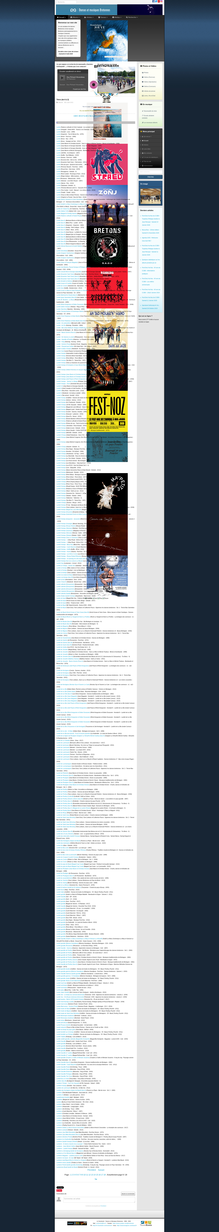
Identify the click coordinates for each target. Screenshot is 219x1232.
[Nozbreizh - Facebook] (153, 1)
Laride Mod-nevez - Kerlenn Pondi (67, 1006)
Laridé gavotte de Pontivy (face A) (67, 962)
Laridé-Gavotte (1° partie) (64, 1053)
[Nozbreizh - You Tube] (159, 1)
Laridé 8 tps (60, 563)
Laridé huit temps (62, 985)
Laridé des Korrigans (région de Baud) (68, 841)
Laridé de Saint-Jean (63, 815)
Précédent (91, 1170)
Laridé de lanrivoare (62, 745)
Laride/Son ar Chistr (62, 1078)
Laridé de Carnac (62, 633)
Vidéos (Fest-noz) (149, 77)
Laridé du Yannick (62, 880)
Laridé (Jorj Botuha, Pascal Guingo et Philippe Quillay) (73, 267)
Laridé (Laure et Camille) (64, 283)
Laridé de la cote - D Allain (64, 731)
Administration (148, 166)
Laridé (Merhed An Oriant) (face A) (67, 295)
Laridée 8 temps (61, 1085)
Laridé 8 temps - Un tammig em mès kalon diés (71, 558)
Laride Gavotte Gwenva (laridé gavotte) (68, 973)
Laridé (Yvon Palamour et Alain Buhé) (68, 316)
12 (90, 1175)
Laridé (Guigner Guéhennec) (65, 253)
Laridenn (59, 1104)
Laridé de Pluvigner (62, 778)
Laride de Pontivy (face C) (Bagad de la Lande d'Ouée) (73, 808)
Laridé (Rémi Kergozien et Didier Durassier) (70, 304)
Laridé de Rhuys (61, 813)
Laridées (59, 1092)
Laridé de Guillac (61, 647)
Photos (146, 72)
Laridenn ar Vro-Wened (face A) (66, 1153)
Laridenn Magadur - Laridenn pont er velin (69, 1155)
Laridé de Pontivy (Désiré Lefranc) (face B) (69, 799)
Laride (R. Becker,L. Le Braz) (65, 300)
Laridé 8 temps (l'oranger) (64, 523)
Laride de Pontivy (62, 789)
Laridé (58, 129)
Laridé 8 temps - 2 (62, 542)
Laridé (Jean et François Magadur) (67, 262)
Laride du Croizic (61, 859)
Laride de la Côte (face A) (64, 694)
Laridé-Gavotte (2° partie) (64, 1055)
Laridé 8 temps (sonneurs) (64, 530)
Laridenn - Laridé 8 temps (64, 1148)
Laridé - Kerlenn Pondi (63, 344)
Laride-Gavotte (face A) (63, 1062)
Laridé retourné (61, 1027)
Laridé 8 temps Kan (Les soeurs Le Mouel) (69, 561)
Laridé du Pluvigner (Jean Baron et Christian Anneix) (72, 868)
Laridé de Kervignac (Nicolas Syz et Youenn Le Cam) (73, 684)
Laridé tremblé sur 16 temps (65, 1032)
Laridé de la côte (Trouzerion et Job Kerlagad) (70, 726)
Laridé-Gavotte (61, 1041)
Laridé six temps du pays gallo (66, 1029)
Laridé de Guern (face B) (64, 645)
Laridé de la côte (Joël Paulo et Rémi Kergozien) (71, 703)
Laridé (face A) (61, 220)
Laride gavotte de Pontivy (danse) (67, 960)
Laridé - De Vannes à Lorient (65, 337)
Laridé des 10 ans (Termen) (65, 834)
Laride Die (59, 845)
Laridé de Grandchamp (63, 638)
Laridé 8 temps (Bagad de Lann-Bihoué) (69, 509)
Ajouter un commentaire (128, 1193)
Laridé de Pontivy (62, 792)
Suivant (101, 1170)
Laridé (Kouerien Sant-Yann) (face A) (68, 276)
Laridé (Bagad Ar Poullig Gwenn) (66, 213)
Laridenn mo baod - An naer (65, 1158)
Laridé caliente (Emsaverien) (65, 584)
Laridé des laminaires (63, 843)
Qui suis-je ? (147, 136)
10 (85, 1175)
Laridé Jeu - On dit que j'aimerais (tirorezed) (70, 997)
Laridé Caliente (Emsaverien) (65, 591)
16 (100, 1175)
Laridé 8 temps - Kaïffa (63, 549)
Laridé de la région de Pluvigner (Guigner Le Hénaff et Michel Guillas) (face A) (80, 736)
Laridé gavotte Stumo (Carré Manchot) (68, 980)
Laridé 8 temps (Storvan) (64, 533)
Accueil (146, 140)
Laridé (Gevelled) (62, 251)
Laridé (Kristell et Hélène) (64, 281)
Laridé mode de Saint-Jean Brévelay (68, 1013)
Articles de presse (149, 91)
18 (105, 1175)
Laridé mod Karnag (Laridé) (65, 1001)
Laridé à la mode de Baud (64, 575)
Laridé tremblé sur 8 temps (64, 1034)
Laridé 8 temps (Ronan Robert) (66, 526)
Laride (58, 127)
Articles (146, 145)
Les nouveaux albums (150, 122)
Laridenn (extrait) (61, 1130)
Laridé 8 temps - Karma (63, 551)
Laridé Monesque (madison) (65, 1015)
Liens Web (147, 149)
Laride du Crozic (61, 862)
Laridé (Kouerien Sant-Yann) (65, 274)
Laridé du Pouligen (62, 873)
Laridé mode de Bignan (63, 1011)
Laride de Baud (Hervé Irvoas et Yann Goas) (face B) (72, 612)
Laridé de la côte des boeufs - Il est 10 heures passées (73, 733)
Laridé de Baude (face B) (64, 621)
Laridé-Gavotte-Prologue (64, 1074)
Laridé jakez (60, 990)
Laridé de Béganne (62, 626)
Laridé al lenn (60, 579)
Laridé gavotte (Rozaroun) (64, 945)
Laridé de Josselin (62, 649)
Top (96, 1179)
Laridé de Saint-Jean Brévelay (66, 822)
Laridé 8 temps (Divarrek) (64, 512)
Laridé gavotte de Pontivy (64, 950)
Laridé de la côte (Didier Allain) (66, 691)
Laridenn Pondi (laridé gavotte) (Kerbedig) (69, 1165)
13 (92, 1175)
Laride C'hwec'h (61, 582)
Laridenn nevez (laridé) (63, 1162)
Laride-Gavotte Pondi (63, 1067)
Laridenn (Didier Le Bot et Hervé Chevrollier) (70, 1127)
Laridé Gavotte (61, 896)
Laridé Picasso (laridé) (63, 1025)
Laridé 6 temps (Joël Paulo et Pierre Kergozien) (71, 379)
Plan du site (147, 161)
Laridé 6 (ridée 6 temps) (64, 348)
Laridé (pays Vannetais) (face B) (66, 297)
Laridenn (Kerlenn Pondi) (64, 1137)
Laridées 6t (60, 1095)
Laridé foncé (60, 890)
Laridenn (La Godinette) (64, 1139)
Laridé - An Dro (61, 325)
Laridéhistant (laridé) (63, 1097)
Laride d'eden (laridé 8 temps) (65, 596)
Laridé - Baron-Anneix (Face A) (66, 332)
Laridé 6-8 (59, 386)
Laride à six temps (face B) (64, 577)
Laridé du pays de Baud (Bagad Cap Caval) (70, 864)
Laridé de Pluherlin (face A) (65, 775)
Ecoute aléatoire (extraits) (148, 117)
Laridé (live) (60, 288)
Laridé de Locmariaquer (64, 764)
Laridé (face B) (61, 232)
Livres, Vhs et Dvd (149, 96)
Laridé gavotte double (63, 969)
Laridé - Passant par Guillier (65, 346)
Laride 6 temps (61, 353)
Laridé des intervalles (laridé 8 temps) (68, 836)
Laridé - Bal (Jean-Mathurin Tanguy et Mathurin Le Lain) (73, 328)
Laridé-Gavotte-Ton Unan (64, 1076)
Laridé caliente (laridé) (63, 593)
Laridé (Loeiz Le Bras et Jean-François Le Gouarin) (72, 290)
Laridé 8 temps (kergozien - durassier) (68, 519)
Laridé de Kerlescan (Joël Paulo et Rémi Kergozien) (72, 666)
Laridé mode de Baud (63, 1008)
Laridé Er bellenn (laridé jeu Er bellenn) (68, 887)
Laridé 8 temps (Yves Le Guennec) (67, 537)
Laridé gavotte (61, 894)
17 (102, 1175)
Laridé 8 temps (61, 398)
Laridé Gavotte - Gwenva (64, 948)
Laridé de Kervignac (62, 670)
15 (97, 1175)
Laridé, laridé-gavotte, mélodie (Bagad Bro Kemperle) (73, 1039)
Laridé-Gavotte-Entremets (64, 1071)
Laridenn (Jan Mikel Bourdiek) (66, 1132)
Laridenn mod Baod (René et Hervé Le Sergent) (71, 1160)
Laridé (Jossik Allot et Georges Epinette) (69, 272)
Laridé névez (60, 1020)
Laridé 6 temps (61, 356)
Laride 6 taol (60, 351)
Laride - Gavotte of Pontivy (64, 339)
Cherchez (150, 177)
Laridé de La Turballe (63, 740)
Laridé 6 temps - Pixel (63, 383)
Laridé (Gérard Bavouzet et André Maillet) (69, 246)
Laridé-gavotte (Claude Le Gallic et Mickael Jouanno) (73, 1057)
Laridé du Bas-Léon (62, 848)
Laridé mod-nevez (62, 1004)
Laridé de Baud (61, 605)
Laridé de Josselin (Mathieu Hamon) (67, 659)
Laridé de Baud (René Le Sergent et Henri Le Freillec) (73, 617)
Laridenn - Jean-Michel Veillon (66, 1146)
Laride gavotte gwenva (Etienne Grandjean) (70, 971)
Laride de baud (61, 598)
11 (87, 1175)
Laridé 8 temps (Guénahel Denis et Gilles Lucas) (71, 514)
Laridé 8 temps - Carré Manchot (66, 547)
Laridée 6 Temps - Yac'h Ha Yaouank (68, 1083)
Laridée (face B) (61, 1081)
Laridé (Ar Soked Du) (63, 209)
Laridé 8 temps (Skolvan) (64, 528)
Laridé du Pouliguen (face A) (65, 876)
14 (95, 1175)
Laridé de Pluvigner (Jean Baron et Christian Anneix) (72, 785)
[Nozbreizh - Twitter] (156, 1)
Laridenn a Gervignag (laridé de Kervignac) (70, 1151)
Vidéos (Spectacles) (150, 82)
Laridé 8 (59, 388)
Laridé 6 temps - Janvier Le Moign (67, 381)
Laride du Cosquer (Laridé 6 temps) (67, 857)
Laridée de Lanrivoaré (63, 1088)
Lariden (59, 1102)
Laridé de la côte (61, 689)
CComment (103, 1205)
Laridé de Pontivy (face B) (64, 803)
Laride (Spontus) (61, 309)
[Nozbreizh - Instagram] (161, 1)
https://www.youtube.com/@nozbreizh (123, 1223)
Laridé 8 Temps (61, 405)
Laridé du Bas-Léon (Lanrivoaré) (66, 855)
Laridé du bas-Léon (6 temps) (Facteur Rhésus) (71, 850)
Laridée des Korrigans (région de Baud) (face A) (71, 1090)
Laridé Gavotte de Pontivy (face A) (67, 964)
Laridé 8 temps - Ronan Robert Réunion (69, 556)
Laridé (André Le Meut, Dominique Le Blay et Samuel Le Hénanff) (77, 204)
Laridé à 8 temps (61, 568)
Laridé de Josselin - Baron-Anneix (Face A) (69, 661)
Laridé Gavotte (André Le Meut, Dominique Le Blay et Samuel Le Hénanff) (79, 938)
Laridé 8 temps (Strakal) (64, 535)
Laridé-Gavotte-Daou (63, 1069)
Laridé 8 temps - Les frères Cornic (67, 554)
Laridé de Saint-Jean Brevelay (66, 817)
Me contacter (148, 153)
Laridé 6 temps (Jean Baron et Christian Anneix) (71, 374)
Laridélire (59, 1099)
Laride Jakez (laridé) (63, 992)
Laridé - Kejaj (60, 342)
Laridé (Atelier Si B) (62, 211)
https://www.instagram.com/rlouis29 (127, 1225)
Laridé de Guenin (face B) (64, 642)
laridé (58, 178)
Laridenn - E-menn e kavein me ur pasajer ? (70, 1144)
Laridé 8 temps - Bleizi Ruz (64, 544)
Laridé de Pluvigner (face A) (65, 782)
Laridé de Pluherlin (62, 773)
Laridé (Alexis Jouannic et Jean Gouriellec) (69, 199)
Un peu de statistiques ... (151, 157)
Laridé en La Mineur (62, 885)
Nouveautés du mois (150, 111)
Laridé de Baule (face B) (64, 624)
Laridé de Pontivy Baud (63, 810)
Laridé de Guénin (62, 640)
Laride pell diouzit (62, 1022)
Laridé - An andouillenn (63, 323)
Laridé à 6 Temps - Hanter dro (65, 565)
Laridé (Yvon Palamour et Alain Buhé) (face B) (70, 321)
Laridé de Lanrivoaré (63, 743)
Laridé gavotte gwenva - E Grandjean (68, 976)
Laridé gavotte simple (63, 978)
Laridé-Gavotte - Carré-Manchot (66, 1064)
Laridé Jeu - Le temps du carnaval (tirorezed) (70, 995)
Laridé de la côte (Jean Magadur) (66, 696)
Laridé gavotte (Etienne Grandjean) (67, 943)
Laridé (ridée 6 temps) (63, 307)
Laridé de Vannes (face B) (64, 831)
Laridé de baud (61, 600)
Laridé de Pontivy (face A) (64, 801)
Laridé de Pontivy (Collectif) (65, 796)
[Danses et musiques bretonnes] (109, 9)
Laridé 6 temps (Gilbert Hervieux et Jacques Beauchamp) (74, 370)
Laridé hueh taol (61, 983)
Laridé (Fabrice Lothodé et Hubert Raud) (69, 216)
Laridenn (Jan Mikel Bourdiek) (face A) (68, 1134)
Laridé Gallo (60, 892)
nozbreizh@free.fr (101, 1223)
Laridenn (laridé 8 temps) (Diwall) (67, 1141)
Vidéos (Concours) (150, 86)
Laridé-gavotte (61, 1043)
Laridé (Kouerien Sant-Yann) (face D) (68, 279)
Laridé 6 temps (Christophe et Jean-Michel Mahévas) (73, 365)
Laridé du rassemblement (64, 878)
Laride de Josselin (62, 654)
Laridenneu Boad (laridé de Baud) (67, 1167)
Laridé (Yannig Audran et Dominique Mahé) (70, 311)
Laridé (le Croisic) (62, 286)
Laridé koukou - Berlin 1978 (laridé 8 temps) (70, 999)
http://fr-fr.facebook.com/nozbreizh (102, 1225)
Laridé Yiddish (61, 1036)
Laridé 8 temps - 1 (62, 540)
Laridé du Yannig (61, 883)
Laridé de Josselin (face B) (64, 656)
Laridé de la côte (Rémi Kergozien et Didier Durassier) (73, 712)
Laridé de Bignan (62, 628)
